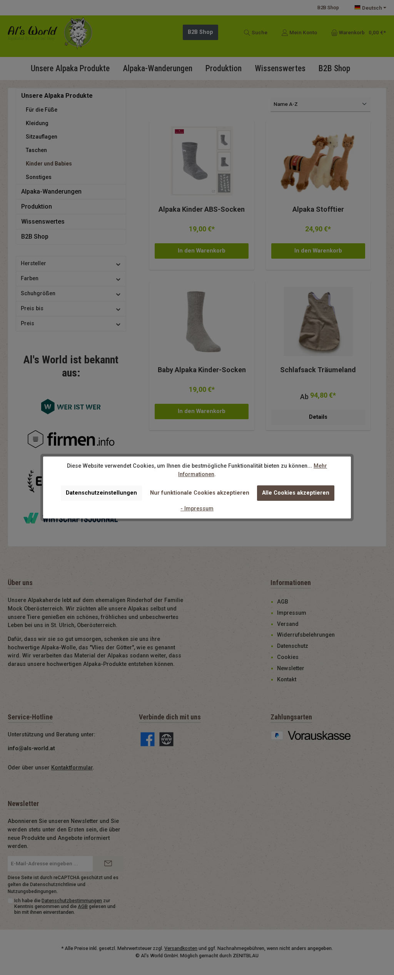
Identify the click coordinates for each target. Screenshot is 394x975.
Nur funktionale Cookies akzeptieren (199, 493)
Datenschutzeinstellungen (101, 493)
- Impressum (197, 508)
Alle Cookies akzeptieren (295, 493)
